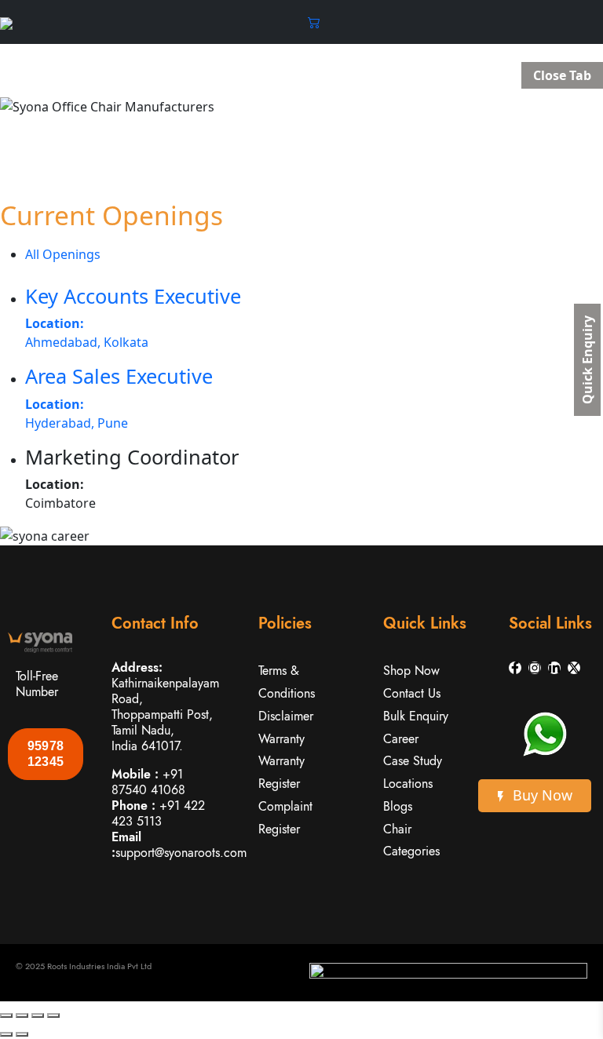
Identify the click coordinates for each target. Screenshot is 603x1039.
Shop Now (411, 671)
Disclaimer (285, 716)
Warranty (281, 739)
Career (400, 739)
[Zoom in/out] (6, 1015)
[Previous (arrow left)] (6, 1034)
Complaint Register (285, 817)
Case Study (412, 761)
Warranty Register (281, 772)
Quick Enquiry (587, 359)
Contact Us (411, 693)
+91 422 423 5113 (158, 813)
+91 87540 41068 (148, 782)
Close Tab (562, 75)
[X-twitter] (574, 668)
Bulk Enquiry (415, 716)
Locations (408, 784)
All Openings (62, 254)
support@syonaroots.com (181, 853)
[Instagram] (534, 668)
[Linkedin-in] (554, 668)
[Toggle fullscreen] (22, 1015)
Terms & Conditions (286, 682)
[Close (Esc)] (53, 1015)
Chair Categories (411, 840)
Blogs (397, 806)
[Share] (37, 1015)
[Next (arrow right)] (22, 1034)
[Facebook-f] (515, 668)
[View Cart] (314, 22)
